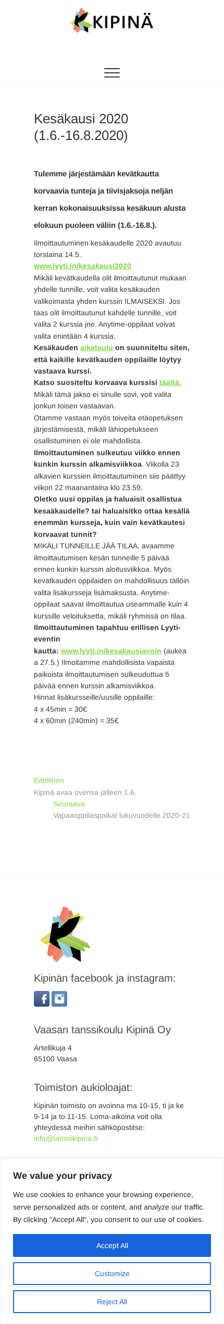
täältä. (170, 382)
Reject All (112, 1301)
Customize (112, 1273)
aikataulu (96, 347)
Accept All (112, 1245)
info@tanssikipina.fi (65, 1138)
